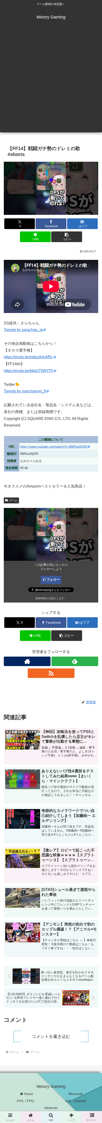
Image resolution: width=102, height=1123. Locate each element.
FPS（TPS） (26, 1101)
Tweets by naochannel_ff (25, 391)
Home (28, 1094)
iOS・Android (75, 1101)
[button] (66, 236)
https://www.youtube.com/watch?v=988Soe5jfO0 (53, 446)
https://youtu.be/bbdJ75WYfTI (28, 371)
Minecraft (76, 1094)
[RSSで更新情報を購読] (51, 673)
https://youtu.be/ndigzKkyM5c (28, 357)
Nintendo (51, 1108)
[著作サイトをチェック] (27, 661)
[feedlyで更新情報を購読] (74, 661)
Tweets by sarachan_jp (23, 330)
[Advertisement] (51, 81)
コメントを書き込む (51, 1036)
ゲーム (13, 500)
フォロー (53, 579)
